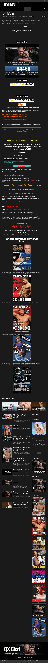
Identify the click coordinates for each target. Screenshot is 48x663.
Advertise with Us (30, 0)
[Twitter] (45, 1)
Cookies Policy (19, 0)
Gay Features (14, 8)
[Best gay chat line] (7, 482)
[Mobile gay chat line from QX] (7, 472)
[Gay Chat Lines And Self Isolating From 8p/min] (7, 416)
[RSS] (43, 1)
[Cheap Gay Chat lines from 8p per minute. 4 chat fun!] (7, 454)
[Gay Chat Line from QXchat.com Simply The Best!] (7, 460)
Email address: (35, 448)
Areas (9, 8)
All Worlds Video (22, 16)
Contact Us (24, 0)
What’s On (5, 8)
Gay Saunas (21, 8)
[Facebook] (41, 1)
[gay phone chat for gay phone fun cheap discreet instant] (7, 438)
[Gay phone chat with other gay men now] (9, 406)
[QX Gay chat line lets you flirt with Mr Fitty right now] (7, 505)
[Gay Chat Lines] (7, 430)
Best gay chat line (18, 481)
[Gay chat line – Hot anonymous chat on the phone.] (38, 406)
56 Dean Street (5, 16)
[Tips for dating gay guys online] (24, 406)
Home (3, 12)
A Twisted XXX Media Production (14, 16)
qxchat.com (31, 180)
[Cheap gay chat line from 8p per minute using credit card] (7, 494)
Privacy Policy (14, 0)
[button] (44, 8)
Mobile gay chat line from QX (21, 469)
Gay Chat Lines (27, 8)
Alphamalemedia (29, 16)
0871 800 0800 (21, 226)
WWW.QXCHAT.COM (24, 166)
